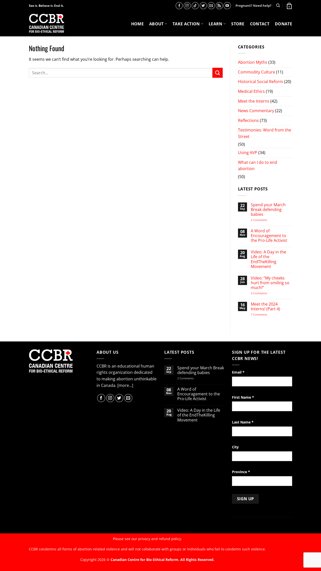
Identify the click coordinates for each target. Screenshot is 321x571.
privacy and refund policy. (160, 538)
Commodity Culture (256, 72)
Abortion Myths (252, 62)
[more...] (125, 385)
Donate (283, 24)
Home (137, 24)
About (156, 24)
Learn (215, 24)
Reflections (248, 120)
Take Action (186, 24)
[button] (289, 5)
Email (238, 372)
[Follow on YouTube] (227, 5)
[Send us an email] (211, 5)
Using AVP (247, 152)
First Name (243, 397)
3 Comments (263, 293)
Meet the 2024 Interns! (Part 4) (265, 306)
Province (241, 471)
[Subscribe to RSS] (219, 5)
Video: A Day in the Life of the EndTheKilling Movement (268, 259)
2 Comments (265, 220)
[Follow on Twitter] (203, 5)
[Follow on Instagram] (187, 5)
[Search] (278, 5)
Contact (259, 24)
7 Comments (264, 314)
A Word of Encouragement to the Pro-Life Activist (269, 236)
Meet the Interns (253, 101)
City (235, 447)
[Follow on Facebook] (179, 5)
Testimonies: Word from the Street (264, 133)
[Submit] (217, 73)
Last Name (243, 422)
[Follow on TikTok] (195, 5)
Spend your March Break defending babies (268, 209)
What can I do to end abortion (257, 166)
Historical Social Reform (260, 81)
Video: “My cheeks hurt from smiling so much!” (270, 283)
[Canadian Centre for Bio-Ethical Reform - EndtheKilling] (46, 23)
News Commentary (256, 110)
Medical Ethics (251, 91)
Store (238, 24)
